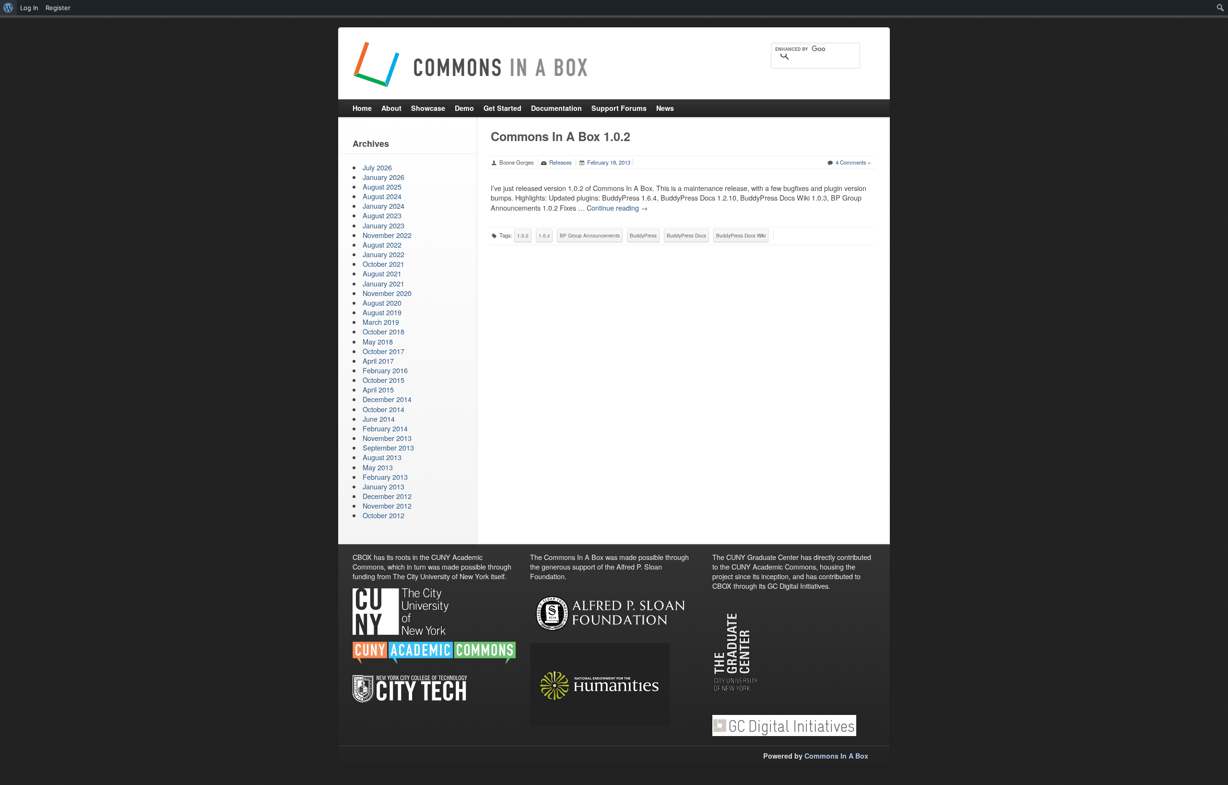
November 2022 (387, 235)
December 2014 (387, 399)
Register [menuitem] (58, 8)
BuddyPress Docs (686, 235)
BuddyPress (643, 235)
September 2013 (388, 447)
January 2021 (383, 283)
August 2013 (382, 457)
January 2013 (383, 486)
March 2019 (381, 322)
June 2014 (379, 419)
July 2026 (377, 167)
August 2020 (382, 302)
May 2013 (378, 467)
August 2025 (382, 186)
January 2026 (383, 177)
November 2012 (387, 505)
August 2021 (382, 273)
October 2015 (383, 380)
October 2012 (383, 515)
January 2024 (383, 206)
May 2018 (378, 341)
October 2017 (383, 351)
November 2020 (387, 293)
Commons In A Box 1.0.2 (560, 136)
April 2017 (378, 361)
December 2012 (387, 496)
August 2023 (382, 215)
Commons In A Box (836, 756)
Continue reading (617, 207)
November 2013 (387, 438)
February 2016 (385, 370)
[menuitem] (8, 7)
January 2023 (383, 225)
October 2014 (383, 409)
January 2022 (383, 254)
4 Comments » (853, 162)
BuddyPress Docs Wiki (741, 235)
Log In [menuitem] (29, 8)
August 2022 (382, 244)
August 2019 (382, 312)
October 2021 (383, 264)
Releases (560, 162)
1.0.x (544, 235)
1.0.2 (523, 235)
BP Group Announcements (590, 235)
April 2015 (378, 389)
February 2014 (385, 428)
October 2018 (383, 331)
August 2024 (382, 196)
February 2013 (385, 477)
